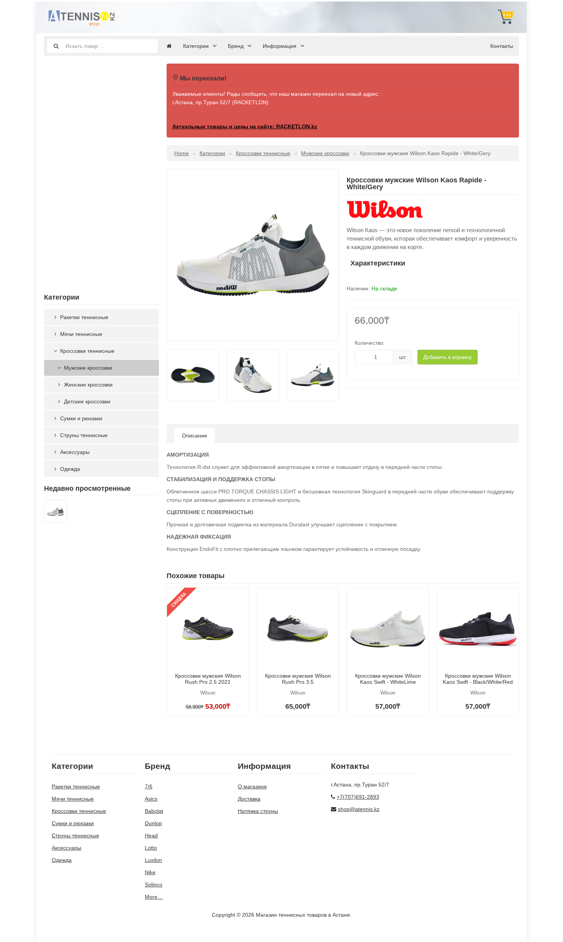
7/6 (148, 786)
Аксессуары (74, 452)
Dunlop (153, 823)
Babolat (154, 811)
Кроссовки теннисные (87, 351)
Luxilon (153, 860)
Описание (194, 436)
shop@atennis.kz (359, 809)
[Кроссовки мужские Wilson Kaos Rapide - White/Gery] (55, 512)
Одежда (69, 469)
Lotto (151, 848)
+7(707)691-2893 (358, 797)
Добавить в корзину (447, 357)
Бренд (236, 46)
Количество (369, 343)
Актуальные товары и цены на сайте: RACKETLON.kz (244, 126)
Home (181, 153)
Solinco (153, 884)
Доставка (249, 799)
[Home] (169, 46)
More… (154, 897)
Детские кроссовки (86, 401)
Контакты (501, 46)
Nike (150, 872)
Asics (151, 799)
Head (151, 835)
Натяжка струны (258, 811)
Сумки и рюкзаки (80, 418)
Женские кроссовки (87, 385)
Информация (279, 46)
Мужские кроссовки (87, 368)
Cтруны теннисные (83, 435)
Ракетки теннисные (83, 317)
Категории (196, 46)
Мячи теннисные (80, 334)
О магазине (252, 786)
